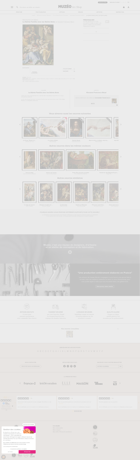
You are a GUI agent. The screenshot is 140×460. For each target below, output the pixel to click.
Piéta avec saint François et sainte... (98, 205)
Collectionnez (67, 68)
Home (33, 15)
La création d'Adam (53, 141)
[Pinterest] (71, 367)
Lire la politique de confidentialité (10, 446)
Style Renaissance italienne (60, 15)
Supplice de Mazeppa (81, 205)
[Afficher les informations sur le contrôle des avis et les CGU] (12, 406)
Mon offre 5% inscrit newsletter (62, 432)
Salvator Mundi (76, 141)
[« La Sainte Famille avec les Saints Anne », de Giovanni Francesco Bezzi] (69, 334)
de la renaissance (48, 95)
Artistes (99, 12)
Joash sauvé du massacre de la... (116, 205)
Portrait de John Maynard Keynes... (109, 173)
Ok (121, 366)
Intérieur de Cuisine (51, 173)
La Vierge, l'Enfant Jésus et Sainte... (29, 141)
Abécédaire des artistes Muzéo (70, 347)
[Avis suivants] (139, 402)
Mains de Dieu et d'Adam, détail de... (98, 141)
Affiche (62, 12)
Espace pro (103, 2)
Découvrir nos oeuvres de (92, 100)
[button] (3, 457)
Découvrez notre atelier (105, 286)
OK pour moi (27, 451)
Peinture (19, 12)
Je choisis (10, 451)
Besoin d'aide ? (115, 2)
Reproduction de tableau (44, 15)
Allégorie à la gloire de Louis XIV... (46, 205)
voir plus (20, 403)
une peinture (33, 95)
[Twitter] (75, 367)
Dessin (80, 12)
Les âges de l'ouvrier (29, 205)
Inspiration (120, 12)
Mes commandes (58, 428)
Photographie (41, 12)
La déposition (63, 205)
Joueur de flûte (29, 173)
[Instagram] (68, 367)
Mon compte (56, 430)
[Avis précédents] (15, 402)
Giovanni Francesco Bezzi (77, 15)
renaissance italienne (26, 96)
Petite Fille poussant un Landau (80, 173)
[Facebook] (65, 367)
